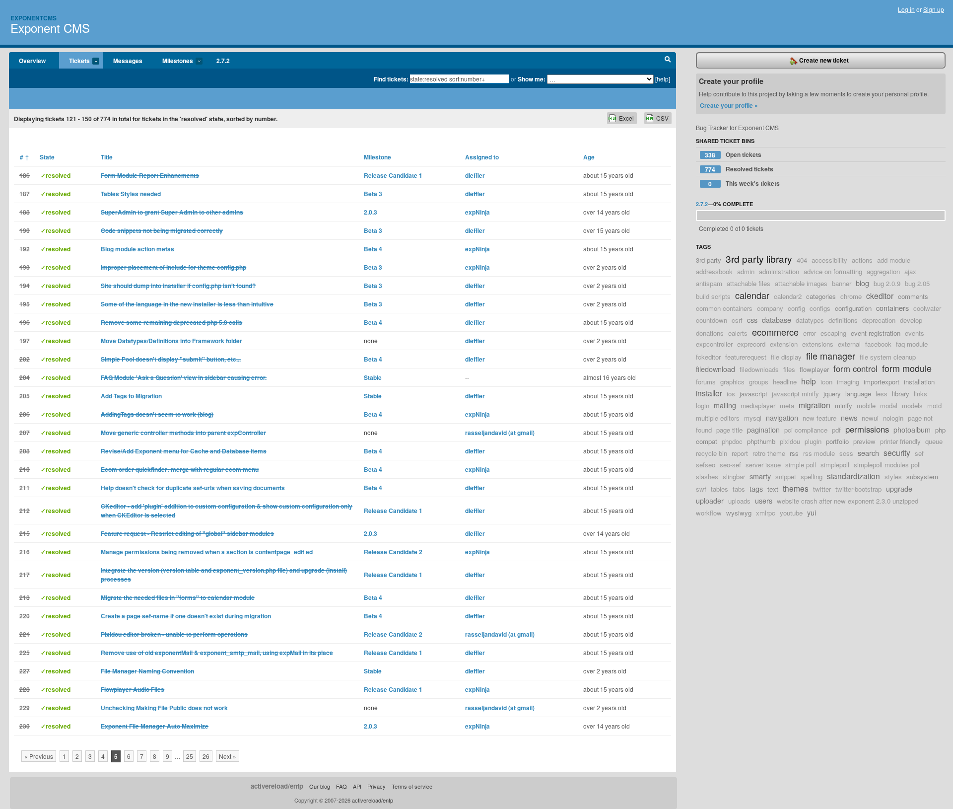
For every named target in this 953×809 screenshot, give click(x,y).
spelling (811, 476)
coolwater (927, 308)
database (776, 319)
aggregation (883, 271)
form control (855, 368)
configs (820, 308)
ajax (910, 271)
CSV (662, 118)
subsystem (922, 476)
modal (888, 405)
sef (919, 453)
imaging (848, 381)
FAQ (341, 786)
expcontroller (714, 344)
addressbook (714, 271)
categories (821, 296)
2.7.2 (223, 60)
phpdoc (732, 441)
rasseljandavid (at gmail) (500, 432)
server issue (763, 464)
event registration (875, 333)
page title (729, 430)
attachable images (801, 283)
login (702, 405)
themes (796, 488)
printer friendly (900, 441)
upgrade (899, 488)
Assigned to (482, 156)
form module (907, 368)
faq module (912, 344)
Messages (127, 60)
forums (706, 381)
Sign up (933, 9)
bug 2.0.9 (887, 283)
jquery (832, 393)
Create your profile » (729, 105)
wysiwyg (738, 512)
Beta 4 (373, 248)
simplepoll (834, 464)
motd (934, 405)
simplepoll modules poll (887, 464)
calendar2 (788, 296)
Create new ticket (823, 60)
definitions (843, 320)
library (900, 393)
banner (841, 283)
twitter (822, 489)
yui (811, 512)
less (881, 393)
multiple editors (718, 418)
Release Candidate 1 (393, 175)
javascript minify (795, 393)
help (808, 380)
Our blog (319, 786)
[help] (662, 78)
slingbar (734, 476)
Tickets (74, 61)
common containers (724, 308)
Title (107, 156)
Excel (626, 118)
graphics (732, 381)
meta (787, 405)
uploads (739, 501)
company (770, 308)
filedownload (715, 369)
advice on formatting (833, 271)
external (849, 344)
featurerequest (745, 357)
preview (864, 441)
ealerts (738, 333)
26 (206, 756)
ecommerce (775, 331)
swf (701, 489)
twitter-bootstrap (858, 489)
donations (710, 333)
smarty (760, 476)
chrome (851, 296)
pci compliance (805, 430)
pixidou (790, 441)
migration (814, 404)
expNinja (477, 212)
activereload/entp (277, 786)
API (357, 786)
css (752, 319)
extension (784, 344)
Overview (32, 60)
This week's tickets (744, 183)
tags (756, 488)
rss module (819, 453)
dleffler (475, 175)
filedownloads (759, 369)
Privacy (376, 786)
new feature (819, 418)
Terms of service (412, 786)
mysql (752, 418)
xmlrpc (765, 512)
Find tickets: (391, 78)
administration (779, 271)
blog (862, 283)
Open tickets (733, 154)
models (912, 405)
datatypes (810, 320)
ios (731, 393)
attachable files (748, 283)
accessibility (829, 260)
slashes (707, 476)
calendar (752, 295)
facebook (878, 344)
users (763, 500)
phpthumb (761, 441)
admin (745, 271)
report (740, 453)
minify (843, 405)
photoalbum (912, 429)
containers (892, 307)
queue (934, 441)
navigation (782, 417)
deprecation (878, 320)
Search (668, 60)
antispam (709, 283)
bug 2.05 (917, 283)
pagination (763, 429)
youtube (791, 512)
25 (189, 756)
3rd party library (759, 258)
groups (758, 381)
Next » (227, 756)
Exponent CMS (50, 27)
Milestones (172, 61)
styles (893, 476)
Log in (906, 9)
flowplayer (814, 369)
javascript (753, 393)
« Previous (38, 756)
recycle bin (711, 453)
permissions (867, 429)
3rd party (708, 260)
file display (786, 357)
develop (911, 320)
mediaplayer (758, 405)
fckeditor (708, 357)
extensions (817, 344)
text (772, 489)
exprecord (751, 344)
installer (709, 392)
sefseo (705, 464)
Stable (373, 377)
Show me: (531, 78)
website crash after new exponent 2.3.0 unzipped (847, 501)
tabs (739, 489)
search (868, 452)
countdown (711, 320)
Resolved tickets (739, 169)
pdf (836, 430)
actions (862, 260)
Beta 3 (373, 193)
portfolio (837, 441)
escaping (833, 333)
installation (919, 381)
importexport (881, 381)
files (789, 369)
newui (870, 418)
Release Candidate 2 (393, 551)
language (858, 393)
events (914, 333)
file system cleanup (888, 357)
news (849, 417)
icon (826, 381)
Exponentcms (33, 17)
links (920, 393)
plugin (813, 441)
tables (719, 489)
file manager (830, 355)
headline (785, 381)
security (897, 452)
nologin (893, 418)
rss (794, 453)
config (796, 308)
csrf (737, 320)
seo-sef (730, 464)
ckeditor (879, 295)
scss (846, 453)
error (809, 333)
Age (589, 156)
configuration (853, 308)
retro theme (768, 453)
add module (893, 260)
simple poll (800, 464)
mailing (725, 405)
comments (913, 296)
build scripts (713, 296)
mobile (866, 405)
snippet (785, 476)
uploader (710, 500)
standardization (853, 475)
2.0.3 (370, 212)
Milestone (377, 156)
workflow (709, 512)
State (47, 156)
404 (802, 260)
